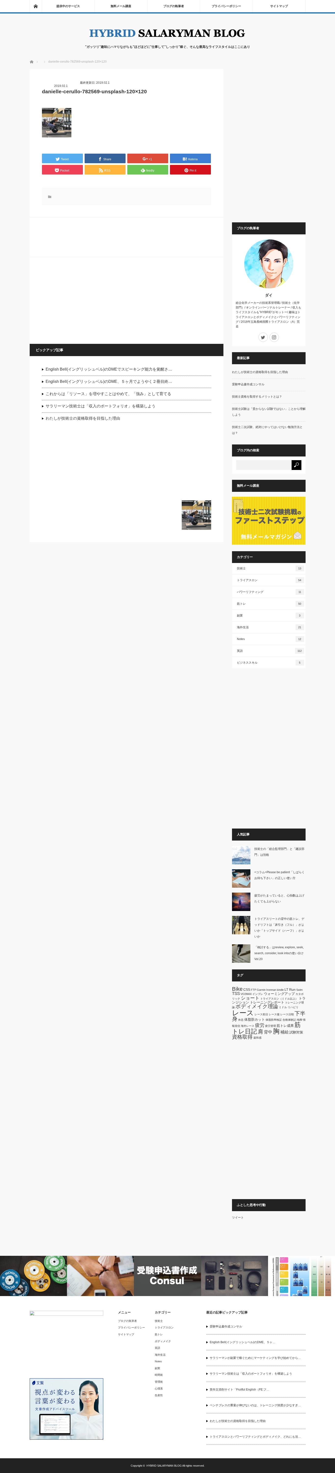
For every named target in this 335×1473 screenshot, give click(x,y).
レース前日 (261, 1014)
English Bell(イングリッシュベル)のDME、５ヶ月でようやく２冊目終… (109, 381)
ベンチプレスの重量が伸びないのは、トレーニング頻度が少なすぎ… (255, 1405)
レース (243, 1013)
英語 (269, 651)
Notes (269, 639)
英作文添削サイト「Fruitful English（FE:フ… (239, 1389)
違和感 (257, 1037)
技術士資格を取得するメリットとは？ (257, 396)
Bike (237, 989)
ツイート (238, 1217)
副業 (269, 615)
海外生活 (269, 627)
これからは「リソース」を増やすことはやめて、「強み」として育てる (108, 394)
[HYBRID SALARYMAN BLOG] (167, 39)
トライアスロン (269, 580)
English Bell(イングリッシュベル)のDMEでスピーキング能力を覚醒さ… (109, 369)
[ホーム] (35, 6)
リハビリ (293, 1007)
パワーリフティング (269, 592)
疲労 (259, 1025)
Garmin (261, 989)
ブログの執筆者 (173, 6)
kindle (280, 989)
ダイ (268, 295)
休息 (241, 1019)
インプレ (257, 993)
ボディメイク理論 (256, 1006)
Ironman (271, 989)
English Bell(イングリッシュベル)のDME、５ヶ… (242, 1342)
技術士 (269, 568)
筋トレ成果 (285, 1026)
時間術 (159, 1374)
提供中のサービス (68, 6)
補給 (284, 1032)
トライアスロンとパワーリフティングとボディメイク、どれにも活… (255, 1436)
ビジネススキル (269, 662)
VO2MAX (246, 993)
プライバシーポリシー (226, 6)
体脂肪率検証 (274, 1019)
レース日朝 (287, 1014)
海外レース (247, 1025)
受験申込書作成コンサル (248, 384)
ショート (250, 998)
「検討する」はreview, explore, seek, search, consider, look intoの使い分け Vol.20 (280, 953)
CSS (246, 989)
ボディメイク (163, 1341)
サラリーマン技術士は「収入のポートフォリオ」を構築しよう (100, 406)
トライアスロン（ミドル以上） (279, 998)
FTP (253, 989)
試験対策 (296, 1032)
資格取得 (242, 1037)
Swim (299, 989)
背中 (268, 1032)
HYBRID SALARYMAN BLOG (164, 1465)
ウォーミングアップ (279, 994)
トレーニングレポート (267, 1002)
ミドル (283, 1007)
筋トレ (269, 603)
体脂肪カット (254, 1019)
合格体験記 (289, 1019)
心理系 (159, 1388)
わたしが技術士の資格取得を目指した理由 (83, 418)
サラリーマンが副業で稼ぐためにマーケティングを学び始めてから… (255, 1358)
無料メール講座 (121, 6)
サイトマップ (279, 6)
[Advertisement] (79, 300)
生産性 (159, 1395)
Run (292, 989)
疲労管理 (270, 1025)
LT (286, 989)
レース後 (274, 1014)
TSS (236, 993)
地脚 (299, 1019)
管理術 (159, 1381)
